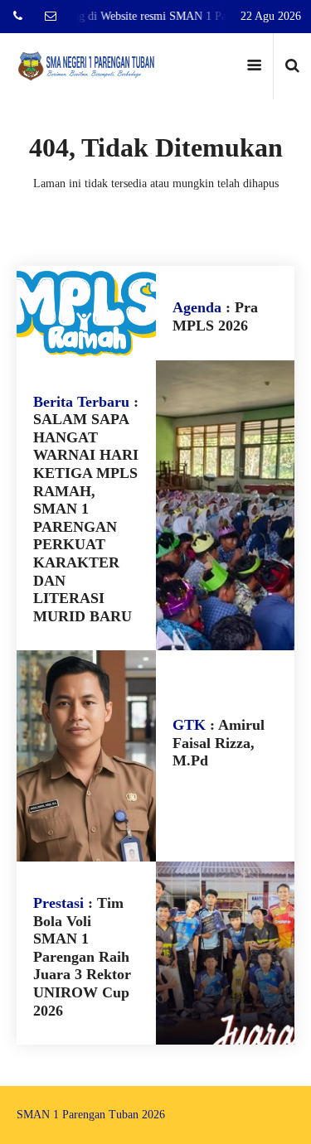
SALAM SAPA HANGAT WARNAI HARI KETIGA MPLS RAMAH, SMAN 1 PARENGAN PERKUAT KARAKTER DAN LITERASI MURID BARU (85, 518)
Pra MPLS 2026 (215, 316)
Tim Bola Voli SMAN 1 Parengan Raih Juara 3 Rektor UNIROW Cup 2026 (82, 957)
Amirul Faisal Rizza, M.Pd (219, 743)
